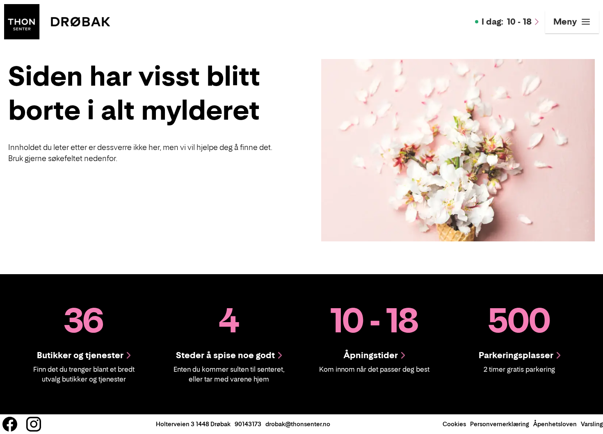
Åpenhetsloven (555, 423)
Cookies (454, 423)
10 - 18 (507, 22)
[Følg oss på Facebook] (10, 424)
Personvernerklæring (499, 423)
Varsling (592, 423)
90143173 (248, 423)
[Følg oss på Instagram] (33, 424)
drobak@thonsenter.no (297, 423)
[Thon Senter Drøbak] (57, 21)
